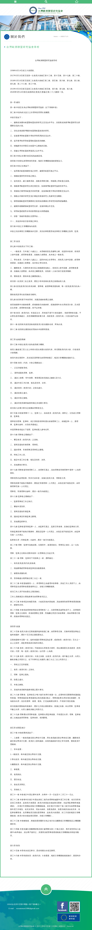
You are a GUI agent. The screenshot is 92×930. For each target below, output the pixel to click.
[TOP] (46, 889)
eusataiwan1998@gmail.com (27, 908)
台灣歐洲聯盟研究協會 (46, 10)
